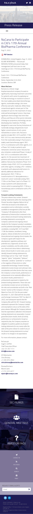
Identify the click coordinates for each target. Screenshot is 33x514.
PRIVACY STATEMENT (8, 502)
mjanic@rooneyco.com (9, 373)
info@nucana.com (7, 351)
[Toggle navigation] (6, 31)
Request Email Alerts (11, 485)
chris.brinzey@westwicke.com (12, 362)
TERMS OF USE (16, 502)
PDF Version (8, 54)
